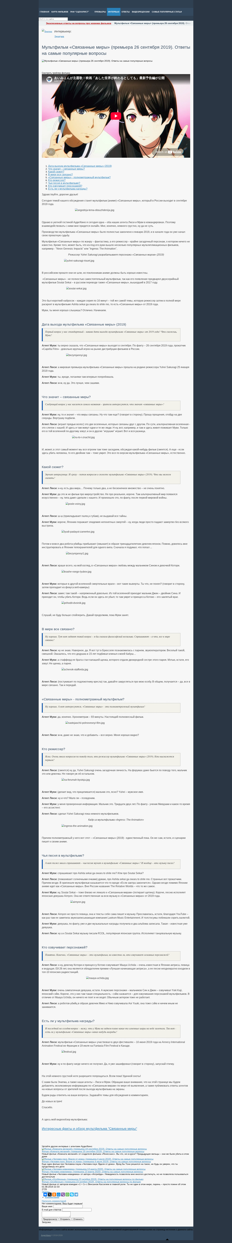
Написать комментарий (54, 1201)
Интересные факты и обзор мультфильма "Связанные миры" (89, 1128)
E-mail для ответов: (52, 1209)
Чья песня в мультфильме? (64, 183)
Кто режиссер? (56, 180)
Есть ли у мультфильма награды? (67, 188)
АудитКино (46, 1235)
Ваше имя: (47, 1206)
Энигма (59, 36)
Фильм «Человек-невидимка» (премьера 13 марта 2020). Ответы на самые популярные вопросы (92, 1171)
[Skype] (72, 1194)
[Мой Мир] (58, 1194)
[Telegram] (76, 1194)
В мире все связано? (60, 174)
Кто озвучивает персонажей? (65, 186)
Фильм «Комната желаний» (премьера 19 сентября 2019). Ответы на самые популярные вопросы (93, 1151)
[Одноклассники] (54, 1194)
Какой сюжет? (56, 171)
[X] (50, 1194)
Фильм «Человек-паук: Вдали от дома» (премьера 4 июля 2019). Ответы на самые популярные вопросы (96, 1161)
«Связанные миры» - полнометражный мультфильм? (79, 177)
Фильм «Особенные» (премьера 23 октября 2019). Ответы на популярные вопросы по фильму (91, 1181)
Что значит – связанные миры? (66, 169)
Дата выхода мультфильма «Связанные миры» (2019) (80, 166)
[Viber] (63, 1194)
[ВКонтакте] (45, 1194)
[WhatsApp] (67, 1194)
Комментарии (52, 1197)
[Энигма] (47, 31)
